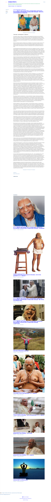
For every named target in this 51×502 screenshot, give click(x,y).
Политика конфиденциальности (5, 494)
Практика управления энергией (20, 350)
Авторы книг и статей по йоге (20, 480)
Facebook (6, 492)
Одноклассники (14, 492)
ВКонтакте (9, 492)
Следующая (33, 32)
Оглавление (29, 32)
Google (3, 492)
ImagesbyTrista (29, 498)
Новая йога (12, 2)
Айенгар (7, 12)
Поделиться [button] (7, 9)
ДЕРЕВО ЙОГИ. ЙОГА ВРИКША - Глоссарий (22, 433)
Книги (6, 13)
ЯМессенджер (19, 492)
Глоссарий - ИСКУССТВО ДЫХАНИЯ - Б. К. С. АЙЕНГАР (25, 393)
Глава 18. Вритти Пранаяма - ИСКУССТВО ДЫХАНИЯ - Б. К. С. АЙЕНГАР (28, 415)
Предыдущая (24, 32)
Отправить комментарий (20, 229)
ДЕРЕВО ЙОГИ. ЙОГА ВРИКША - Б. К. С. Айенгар (23, 455)
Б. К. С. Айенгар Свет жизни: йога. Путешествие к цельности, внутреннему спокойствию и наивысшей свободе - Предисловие (27, 322)
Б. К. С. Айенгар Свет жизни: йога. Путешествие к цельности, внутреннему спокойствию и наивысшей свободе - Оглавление (28, 228)
